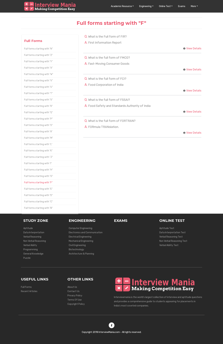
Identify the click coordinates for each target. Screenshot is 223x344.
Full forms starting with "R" (38, 106)
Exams (181, 6)
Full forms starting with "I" (38, 163)
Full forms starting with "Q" (38, 112)
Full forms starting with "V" (38, 80)
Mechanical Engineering (81, 241)
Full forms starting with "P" (38, 118)
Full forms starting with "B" (38, 208)
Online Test (165, 6)
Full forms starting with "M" (38, 138)
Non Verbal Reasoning (34, 241)
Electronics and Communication (86, 232)
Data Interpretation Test (172, 232)
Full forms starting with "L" (38, 144)
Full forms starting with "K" (38, 150)
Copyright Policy (76, 304)
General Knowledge (33, 253)
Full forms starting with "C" (38, 201)
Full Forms (26, 287)
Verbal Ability (30, 245)
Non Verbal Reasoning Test (173, 241)
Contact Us (73, 291)
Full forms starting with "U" (38, 87)
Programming (30, 249)
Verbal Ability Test (168, 245)
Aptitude (28, 228)
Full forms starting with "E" (38, 189)
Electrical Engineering (80, 236)
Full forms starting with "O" (38, 125)
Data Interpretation (33, 232)
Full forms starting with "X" (38, 67)
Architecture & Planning (81, 253)
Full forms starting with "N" (38, 48)
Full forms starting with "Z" (38, 55)
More (193, 6)
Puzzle (27, 258)
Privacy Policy (74, 295)
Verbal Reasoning (32, 236)
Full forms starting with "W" (38, 74)
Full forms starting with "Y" (38, 61)
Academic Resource (121, 6)
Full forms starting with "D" (38, 195)
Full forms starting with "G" (38, 176)
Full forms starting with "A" (38, 131)
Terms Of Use (74, 299)
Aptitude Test (166, 228)
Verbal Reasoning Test (171, 236)
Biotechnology (76, 249)
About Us (72, 287)
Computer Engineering (80, 228)
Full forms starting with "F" (38, 182)
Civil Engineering (77, 245)
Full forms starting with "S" (38, 99)
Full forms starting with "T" (38, 93)
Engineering (145, 6)
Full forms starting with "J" (38, 157)
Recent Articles (29, 291)
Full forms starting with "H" (38, 169)
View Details (193, 48)
